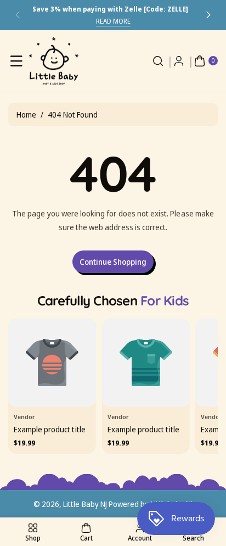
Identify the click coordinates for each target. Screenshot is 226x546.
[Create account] (179, 61)
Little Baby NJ (85, 504)
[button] (17, 15)
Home (26, 114)
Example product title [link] (50, 429)
